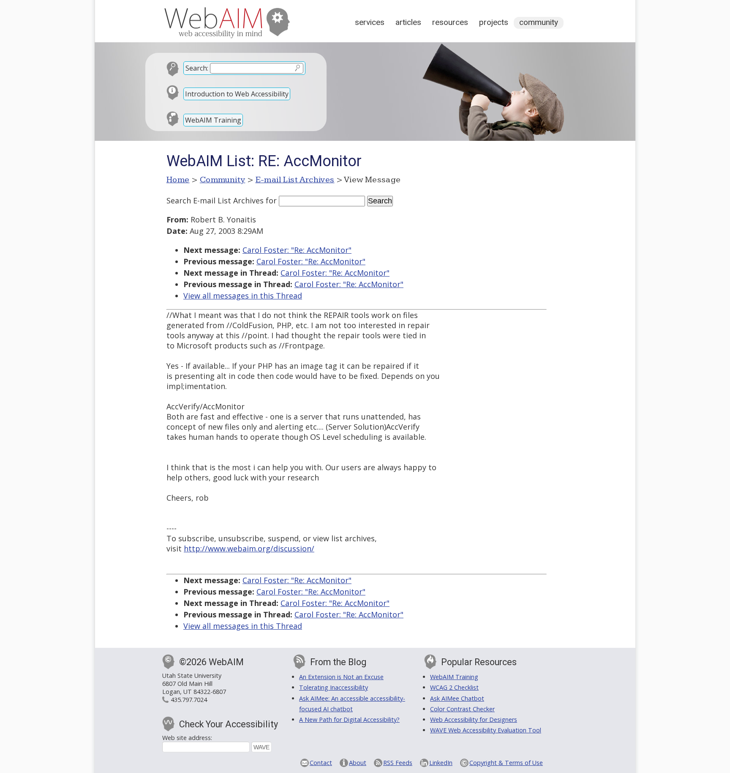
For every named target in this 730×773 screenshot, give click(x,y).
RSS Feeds (397, 763)
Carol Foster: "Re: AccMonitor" (296, 250)
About (357, 763)
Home (178, 180)
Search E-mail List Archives (215, 200)
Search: (196, 68)
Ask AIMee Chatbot (457, 698)
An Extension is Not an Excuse (341, 677)
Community (538, 22)
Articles (408, 22)
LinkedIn (440, 763)
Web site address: (187, 738)
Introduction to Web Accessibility (237, 94)
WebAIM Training (213, 120)
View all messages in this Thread (242, 296)
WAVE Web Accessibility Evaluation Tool (485, 730)
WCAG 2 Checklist (454, 687)
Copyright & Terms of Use (506, 763)
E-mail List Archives (295, 180)
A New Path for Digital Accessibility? (349, 719)
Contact (321, 763)
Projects (493, 22)
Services (369, 22)
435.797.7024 (189, 700)
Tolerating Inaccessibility (333, 687)
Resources (450, 22)
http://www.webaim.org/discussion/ (249, 548)
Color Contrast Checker (462, 709)
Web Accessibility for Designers (473, 719)
